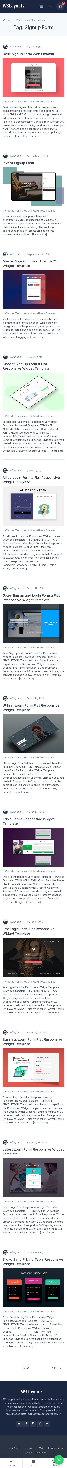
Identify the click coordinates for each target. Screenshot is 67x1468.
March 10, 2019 (35, 811)
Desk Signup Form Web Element (28, 54)
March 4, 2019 (35, 921)
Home (9, 20)
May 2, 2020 (34, 46)
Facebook (26, 1424)
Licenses (30, 1448)
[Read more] (30, 136)
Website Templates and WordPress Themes (30, 101)
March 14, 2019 (35, 698)
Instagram (33, 1424)
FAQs (41, 1448)
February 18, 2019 (37, 1142)
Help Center (14, 1448)
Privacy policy (55, 1448)
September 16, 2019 (38, 254)
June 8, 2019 (34, 357)
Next (55, 1367)
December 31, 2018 (38, 1252)
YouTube (47, 1424)
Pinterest (40, 1424)
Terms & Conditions (35, 1452)
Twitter (19, 1424)
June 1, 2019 (34, 470)
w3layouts (15, 46)
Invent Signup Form (18, 163)
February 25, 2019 (37, 1032)
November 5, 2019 (37, 156)
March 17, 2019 (35, 588)
